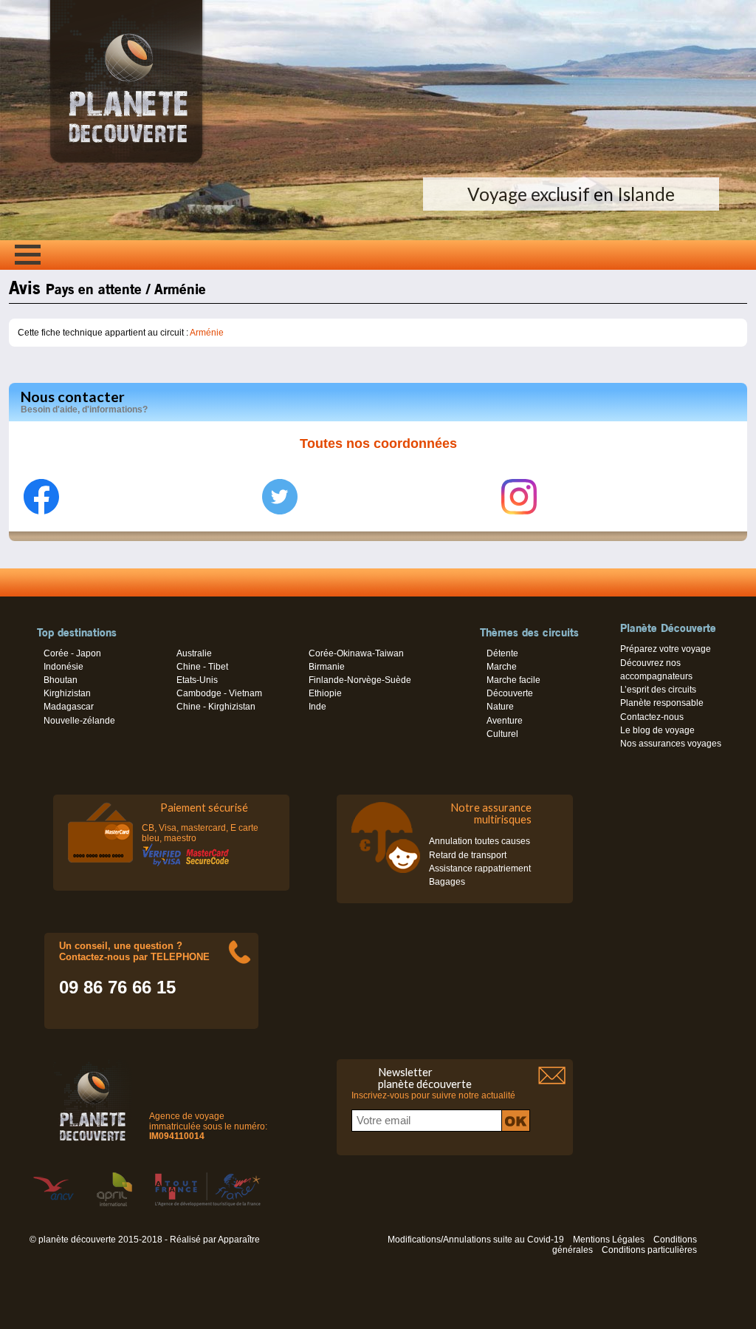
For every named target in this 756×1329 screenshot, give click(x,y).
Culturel (502, 734)
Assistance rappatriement (480, 868)
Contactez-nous (652, 717)
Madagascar (69, 706)
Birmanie (327, 667)
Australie (194, 653)
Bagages (447, 882)
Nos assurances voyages (670, 743)
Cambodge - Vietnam (219, 693)
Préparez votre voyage (665, 649)
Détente (502, 653)
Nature (500, 706)
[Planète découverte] (92, 1104)
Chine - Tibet (202, 667)
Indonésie (63, 667)
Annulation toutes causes (479, 841)
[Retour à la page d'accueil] (126, 162)
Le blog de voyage (657, 730)
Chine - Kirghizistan (215, 706)
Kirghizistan (67, 693)
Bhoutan (61, 680)
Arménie (207, 332)
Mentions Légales (609, 1239)
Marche (502, 667)
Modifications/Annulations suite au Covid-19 (476, 1239)
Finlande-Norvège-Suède (360, 680)
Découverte (510, 693)
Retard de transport (467, 855)
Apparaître (239, 1239)
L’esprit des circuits (658, 689)
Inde (317, 706)
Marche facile (513, 680)
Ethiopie (325, 693)
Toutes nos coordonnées (378, 443)
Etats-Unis (197, 680)
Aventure (505, 721)
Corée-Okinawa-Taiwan (356, 653)
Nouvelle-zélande (79, 721)
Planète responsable (662, 703)
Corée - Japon (72, 653)
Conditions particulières (649, 1250)
